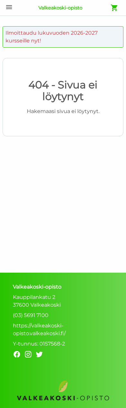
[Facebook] (18, 355)
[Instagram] (30, 355)
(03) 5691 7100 (30, 315)
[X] (41, 355)
